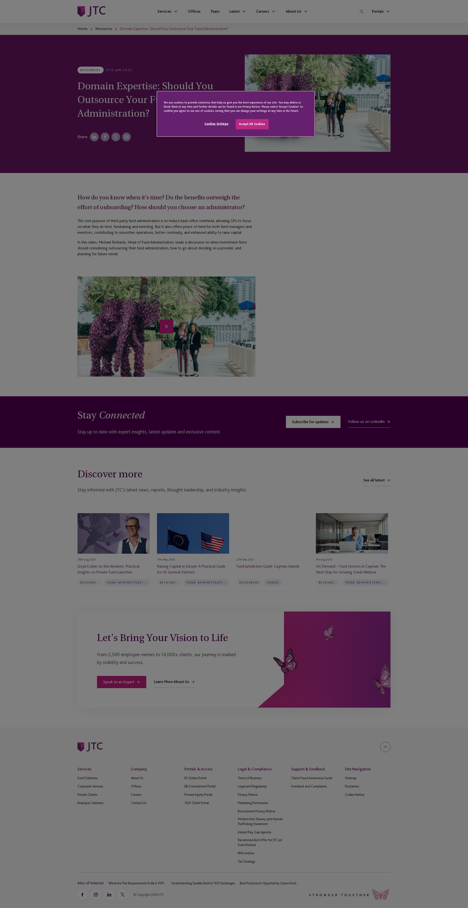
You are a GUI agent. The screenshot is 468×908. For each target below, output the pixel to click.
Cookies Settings (216, 123)
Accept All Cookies (252, 124)
